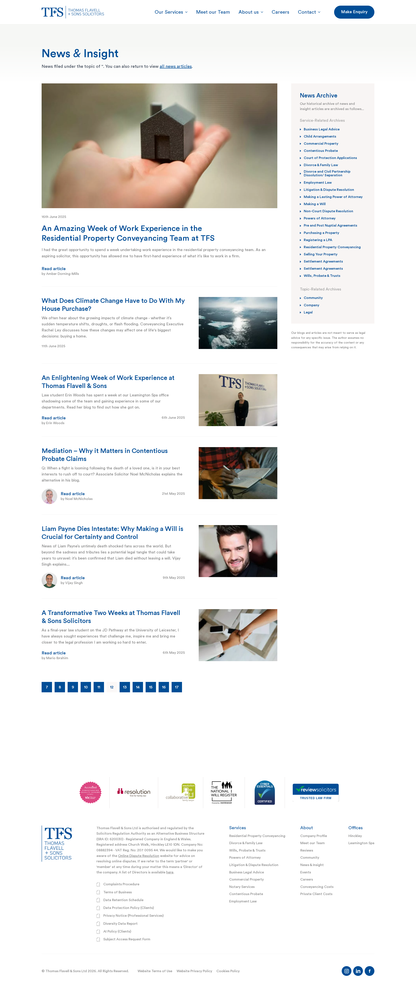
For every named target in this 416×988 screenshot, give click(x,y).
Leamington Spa (361, 843)
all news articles (176, 66)
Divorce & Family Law (246, 843)
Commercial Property (246, 879)
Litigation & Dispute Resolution (253, 865)
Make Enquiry (354, 12)
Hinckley (355, 836)
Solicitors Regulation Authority (121, 833)
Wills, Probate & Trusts (247, 850)
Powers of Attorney (245, 857)
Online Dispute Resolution (138, 856)
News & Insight (312, 865)
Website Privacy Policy (194, 971)
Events (305, 872)
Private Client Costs (316, 894)
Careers (306, 879)
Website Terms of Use (155, 971)
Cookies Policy (228, 971)
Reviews (306, 850)
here (169, 872)
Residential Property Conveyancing (257, 836)
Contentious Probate (246, 894)
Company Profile (313, 836)
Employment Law (243, 901)
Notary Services (242, 887)
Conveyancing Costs (316, 887)
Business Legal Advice (246, 872)
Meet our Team (312, 843)
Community (309, 857)
